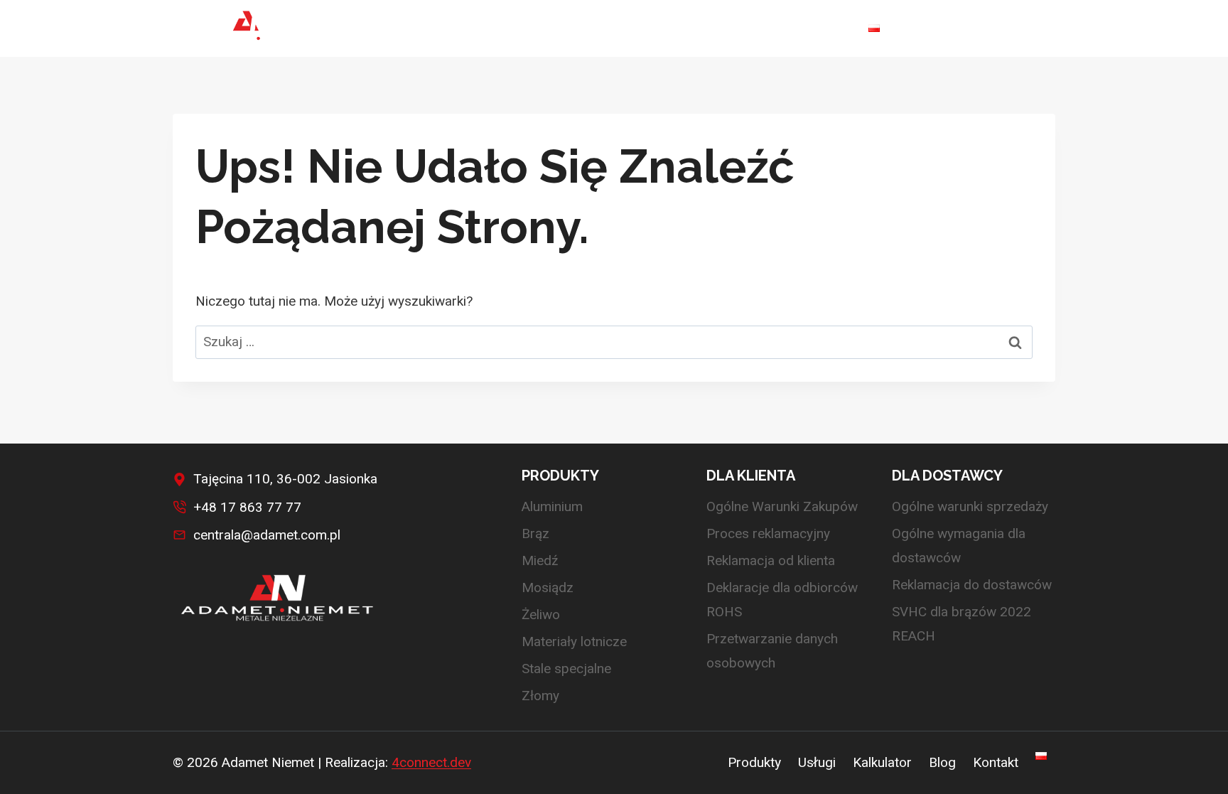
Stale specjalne (566, 668)
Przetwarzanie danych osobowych (772, 651)
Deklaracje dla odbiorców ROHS (782, 599)
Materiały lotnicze (574, 641)
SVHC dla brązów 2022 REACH (961, 623)
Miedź (540, 560)
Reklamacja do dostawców (972, 584)
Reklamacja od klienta (770, 560)
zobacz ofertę (991, 28)
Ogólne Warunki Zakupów (782, 506)
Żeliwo (541, 614)
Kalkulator (685, 28)
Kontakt (818, 28)
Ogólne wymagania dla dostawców (958, 545)
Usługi (610, 28)
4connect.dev (431, 762)
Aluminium (552, 506)
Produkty (754, 763)
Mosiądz (547, 587)
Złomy (540, 695)
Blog (755, 28)
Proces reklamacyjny (768, 533)
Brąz (535, 533)
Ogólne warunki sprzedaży (970, 506)
